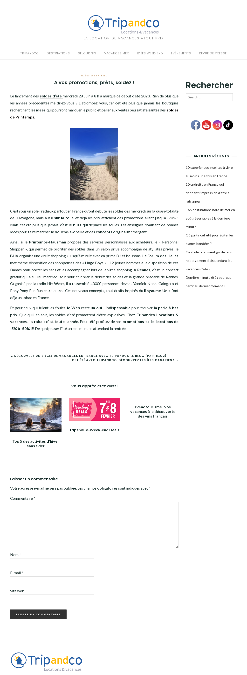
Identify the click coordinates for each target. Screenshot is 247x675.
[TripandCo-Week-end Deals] (94, 408)
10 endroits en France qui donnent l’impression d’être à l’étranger (207, 192)
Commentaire (22, 498)
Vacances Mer (116, 53)
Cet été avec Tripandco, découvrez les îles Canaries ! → (125, 360)
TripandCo (29, 53)
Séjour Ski (87, 53)
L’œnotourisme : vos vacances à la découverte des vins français (152, 411)
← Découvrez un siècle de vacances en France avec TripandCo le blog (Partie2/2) (88, 356)
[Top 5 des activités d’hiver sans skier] (36, 414)
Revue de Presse (213, 53)
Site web (17, 590)
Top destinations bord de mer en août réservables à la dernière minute (210, 218)
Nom (15, 554)
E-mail (16, 572)
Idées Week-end (150, 53)
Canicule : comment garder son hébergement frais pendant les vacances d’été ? (209, 260)
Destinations (58, 53)
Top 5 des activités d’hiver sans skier (35, 443)
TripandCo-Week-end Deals (94, 429)
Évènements (181, 53)
